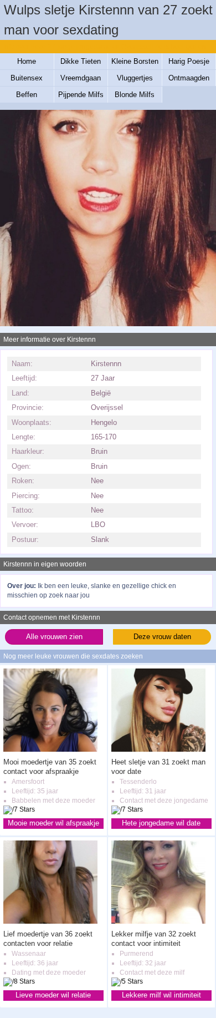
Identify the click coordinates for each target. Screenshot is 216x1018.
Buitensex (27, 78)
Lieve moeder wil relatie (53, 995)
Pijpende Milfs (81, 94)
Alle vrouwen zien (54, 636)
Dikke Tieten (80, 61)
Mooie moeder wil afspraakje (53, 823)
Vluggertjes (135, 78)
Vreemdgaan (80, 78)
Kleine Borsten (134, 61)
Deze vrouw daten (162, 636)
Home (26, 61)
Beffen (26, 94)
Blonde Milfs (135, 94)
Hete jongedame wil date (161, 823)
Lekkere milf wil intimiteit (161, 995)
